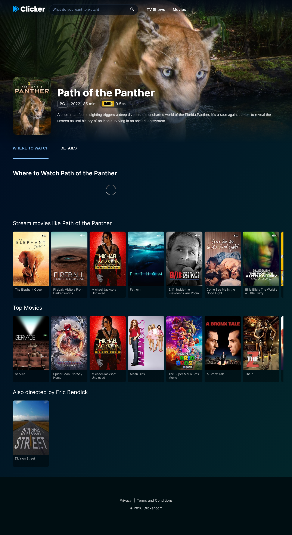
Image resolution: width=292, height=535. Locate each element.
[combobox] (93, 9)
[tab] (34, 150)
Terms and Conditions (155, 500)
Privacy (126, 500)
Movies (179, 9)
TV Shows (156, 9)
